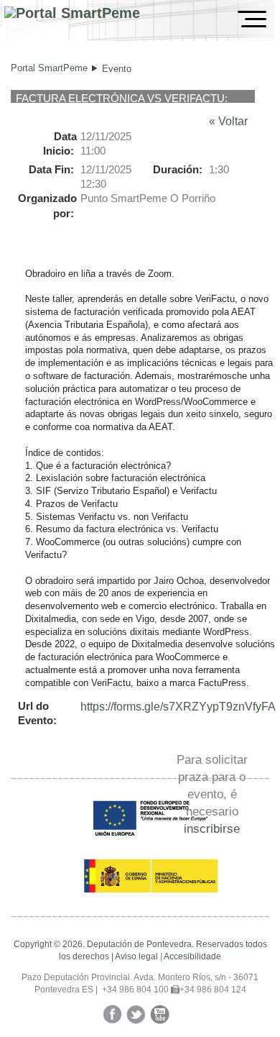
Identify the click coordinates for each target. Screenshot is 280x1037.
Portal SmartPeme (49, 68)
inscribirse (212, 828)
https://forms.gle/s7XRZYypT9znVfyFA (178, 706)
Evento (116, 68)
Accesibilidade (192, 956)
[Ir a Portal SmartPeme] (72, 13)
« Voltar (228, 121)
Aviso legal (136, 956)
